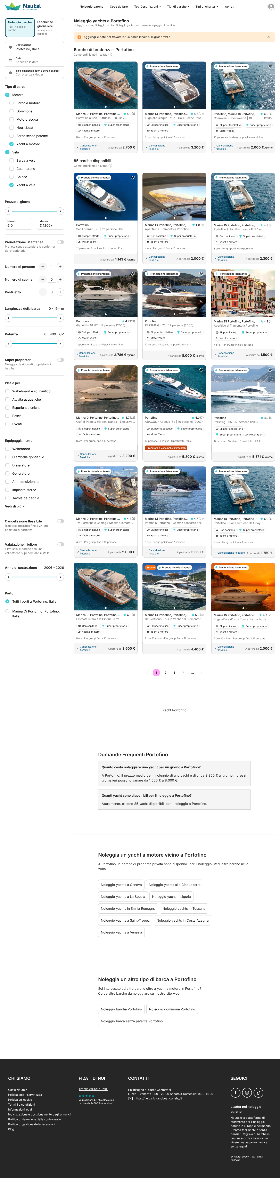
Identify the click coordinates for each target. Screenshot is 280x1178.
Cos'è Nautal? (17, 1089)
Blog (11, 1129)
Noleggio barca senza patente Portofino (132, 1021)
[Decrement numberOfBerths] (43, 292)
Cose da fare (119, 6)
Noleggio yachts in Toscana (184, 908)
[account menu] (271, 6)
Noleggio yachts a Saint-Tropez (125, 920)
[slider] (8, 211)
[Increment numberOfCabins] (60, 279)
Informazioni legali (20, 1109)
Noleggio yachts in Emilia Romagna (128, 908)
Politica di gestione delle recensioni (31, 1124)
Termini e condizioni (21, 1104)
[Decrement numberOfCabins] (43, 279)
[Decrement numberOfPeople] (43, 267)
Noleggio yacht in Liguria (171, 897)
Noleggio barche (91, 6)
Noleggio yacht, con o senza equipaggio (139, 25)
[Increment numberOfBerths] (60, 292)
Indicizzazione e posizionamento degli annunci (39, 1114)
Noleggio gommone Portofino (172, 1009)
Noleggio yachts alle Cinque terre (174, 885)
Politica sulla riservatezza (25, 1094)
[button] (106, 107)
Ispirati (229, 6)
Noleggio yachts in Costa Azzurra (183, 920)
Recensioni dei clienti (93, 1089)
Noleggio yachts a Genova (121, 885)
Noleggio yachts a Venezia (121, 932)
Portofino (169, 25)
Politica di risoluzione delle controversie (34, 1119)
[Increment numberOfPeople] (60, 266)
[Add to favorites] (270, 66)
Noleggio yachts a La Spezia (123, 897)
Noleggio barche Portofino (121, 1009)
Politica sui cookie (20, 1099)
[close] (268, 37)
